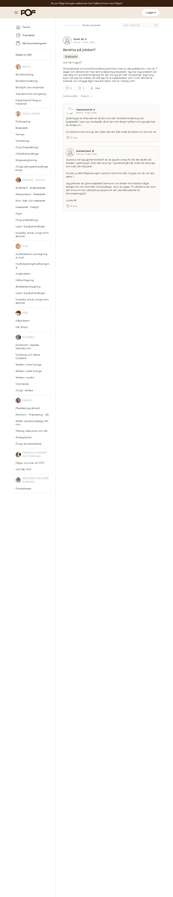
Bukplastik (71, 56)
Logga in (151, 12)
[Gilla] (67, 88)
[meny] (17, 12)
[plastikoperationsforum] (26, 12)
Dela (97, 88)
